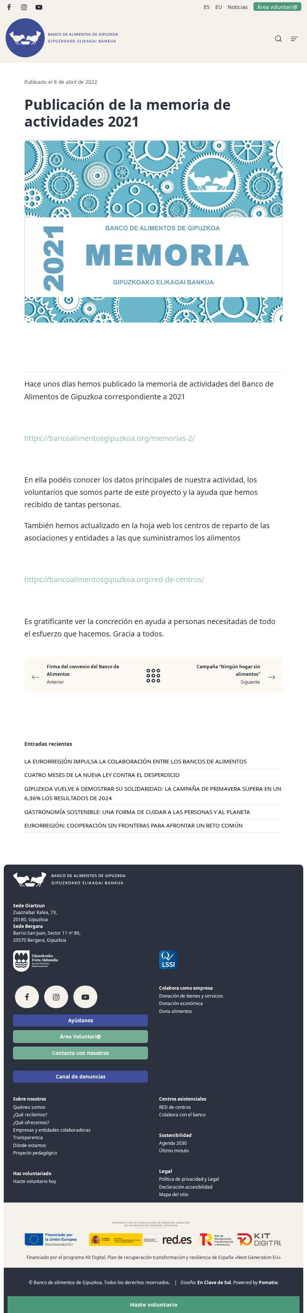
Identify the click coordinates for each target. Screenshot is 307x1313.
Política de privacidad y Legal (189, 1179)
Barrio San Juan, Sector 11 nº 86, (46, 933)
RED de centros (175, 1107)
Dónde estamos (29, 1145)
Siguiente (228, 674)
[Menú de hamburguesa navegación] (294, 38)
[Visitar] (9, 6)
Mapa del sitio (173, 1194)
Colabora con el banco (182, 1114)
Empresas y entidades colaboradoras (52, 1130)
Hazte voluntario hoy (34, 1181)
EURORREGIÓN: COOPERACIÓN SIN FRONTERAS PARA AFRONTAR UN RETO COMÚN (133, 825)
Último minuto (174, 1150)
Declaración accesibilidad (185, 1187)
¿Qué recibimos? (30, 1114)
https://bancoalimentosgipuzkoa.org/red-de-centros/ (114, 579)
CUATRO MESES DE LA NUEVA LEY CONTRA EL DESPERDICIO (102, 774)
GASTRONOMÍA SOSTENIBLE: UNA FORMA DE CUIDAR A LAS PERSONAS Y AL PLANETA (137, 812)
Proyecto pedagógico (35, 1153)
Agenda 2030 (173, 1143)
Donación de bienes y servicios (191, 996)
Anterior (83, 674)
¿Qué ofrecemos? (31, 1122)
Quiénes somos (29, 1107)
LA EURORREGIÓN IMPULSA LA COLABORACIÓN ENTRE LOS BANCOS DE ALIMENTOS (135, 761)
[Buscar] (278, 38)
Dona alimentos (175, 1011)
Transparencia (28, 1137)
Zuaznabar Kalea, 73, (35, 912)
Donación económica (181, 1003)
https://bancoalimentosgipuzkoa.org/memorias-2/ (109, 438)
